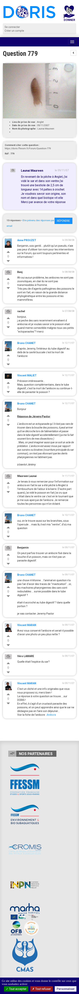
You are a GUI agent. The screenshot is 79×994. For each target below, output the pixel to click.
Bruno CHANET (26, 343)
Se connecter (12, 27)
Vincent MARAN (26, 625)
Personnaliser (66, 989)
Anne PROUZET (26, 240)
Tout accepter (17, 989)
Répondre (63, 220)
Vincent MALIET (27, 375)
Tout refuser (43, 989)
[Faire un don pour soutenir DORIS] (69, 14)
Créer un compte (14, 30)
